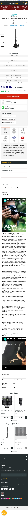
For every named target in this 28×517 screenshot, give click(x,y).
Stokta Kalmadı (19, 448)
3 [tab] (14, 420)
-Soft (7, 507)
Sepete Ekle (6, 417)
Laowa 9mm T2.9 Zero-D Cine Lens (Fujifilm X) (20, 442)
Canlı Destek (7, 102)
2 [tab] (12, 420)
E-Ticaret (10, 507)
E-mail (18, 102)
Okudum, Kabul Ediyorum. (11, 478)
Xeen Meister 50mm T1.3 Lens (6, 410)
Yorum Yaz (22, 25)
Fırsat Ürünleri (4, 513)
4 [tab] (15, 420)
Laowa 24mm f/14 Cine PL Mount (9, 115)
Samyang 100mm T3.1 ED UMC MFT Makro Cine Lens (20, 411)
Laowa (2, 439)
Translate (23, 0)
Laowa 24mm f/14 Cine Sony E (8, 119)
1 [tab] (11, 420)
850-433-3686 (13, 102)
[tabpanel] (7, 407)
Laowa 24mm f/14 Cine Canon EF (9, 122)
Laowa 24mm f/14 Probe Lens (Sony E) (6, 442)
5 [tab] (16, 420)
